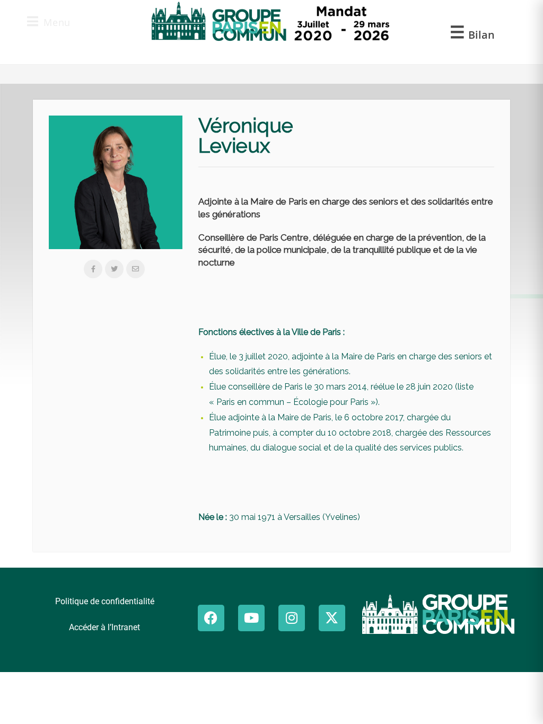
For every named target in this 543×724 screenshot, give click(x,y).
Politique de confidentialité (104, 601)
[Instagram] (291, 618)
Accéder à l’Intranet (104, 627)
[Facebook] (211, 618)
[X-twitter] (332, 618)
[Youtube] (251, 618)
